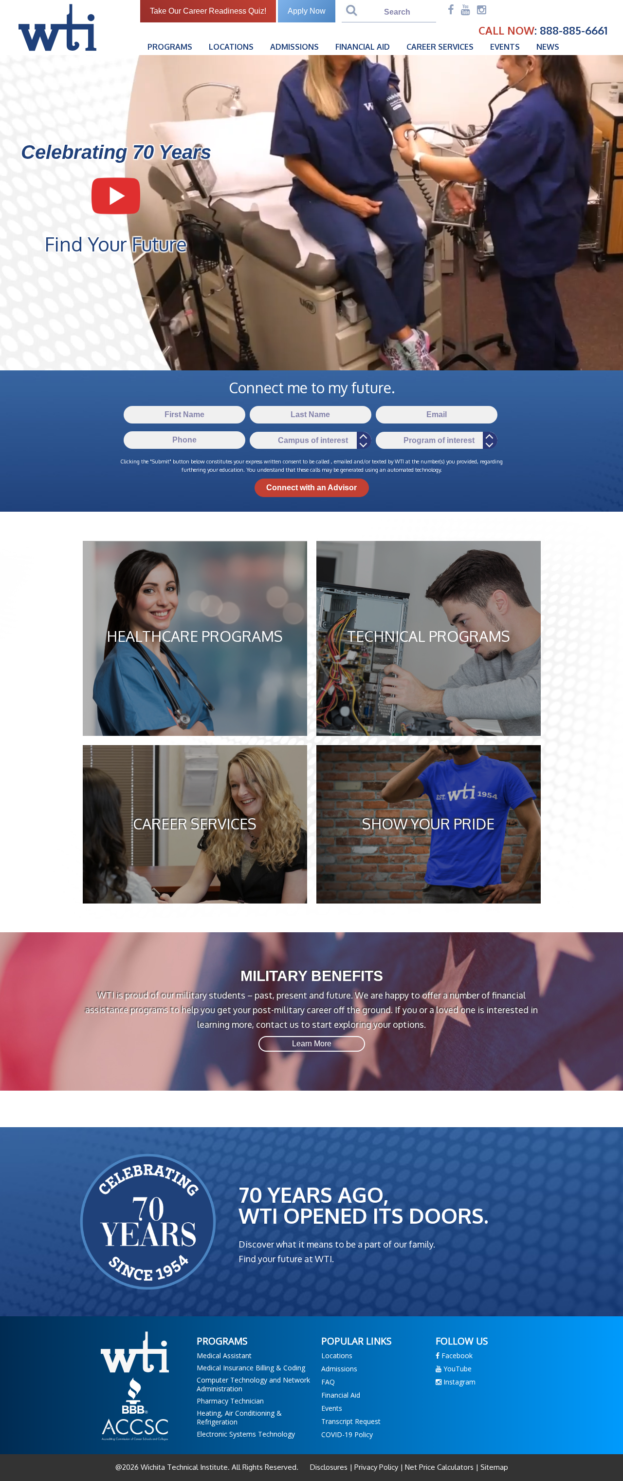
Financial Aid (362, 47)
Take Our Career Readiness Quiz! (208, 11)
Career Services (440, 47)
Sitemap (493, 1467)
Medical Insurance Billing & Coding (251, 1367)
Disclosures (329, 1467)
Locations (231, 47)
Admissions (294, 47)
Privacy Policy (376, 1467)
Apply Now (307, 11)
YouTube (456, 1368)
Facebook (456, 1355)
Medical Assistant (224, 1355)
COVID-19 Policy (347, 1434)
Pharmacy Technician (230, 1400)
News (547, 47)
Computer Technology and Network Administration (253, 1384)
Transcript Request (351, 1421)
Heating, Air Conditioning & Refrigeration (239, 1417)
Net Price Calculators (439, 1467)
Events (505, 47)
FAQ (328, 1381)
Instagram (458, 1381)
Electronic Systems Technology (246, 1434)
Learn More (311, 1043)
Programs (169, 47)
